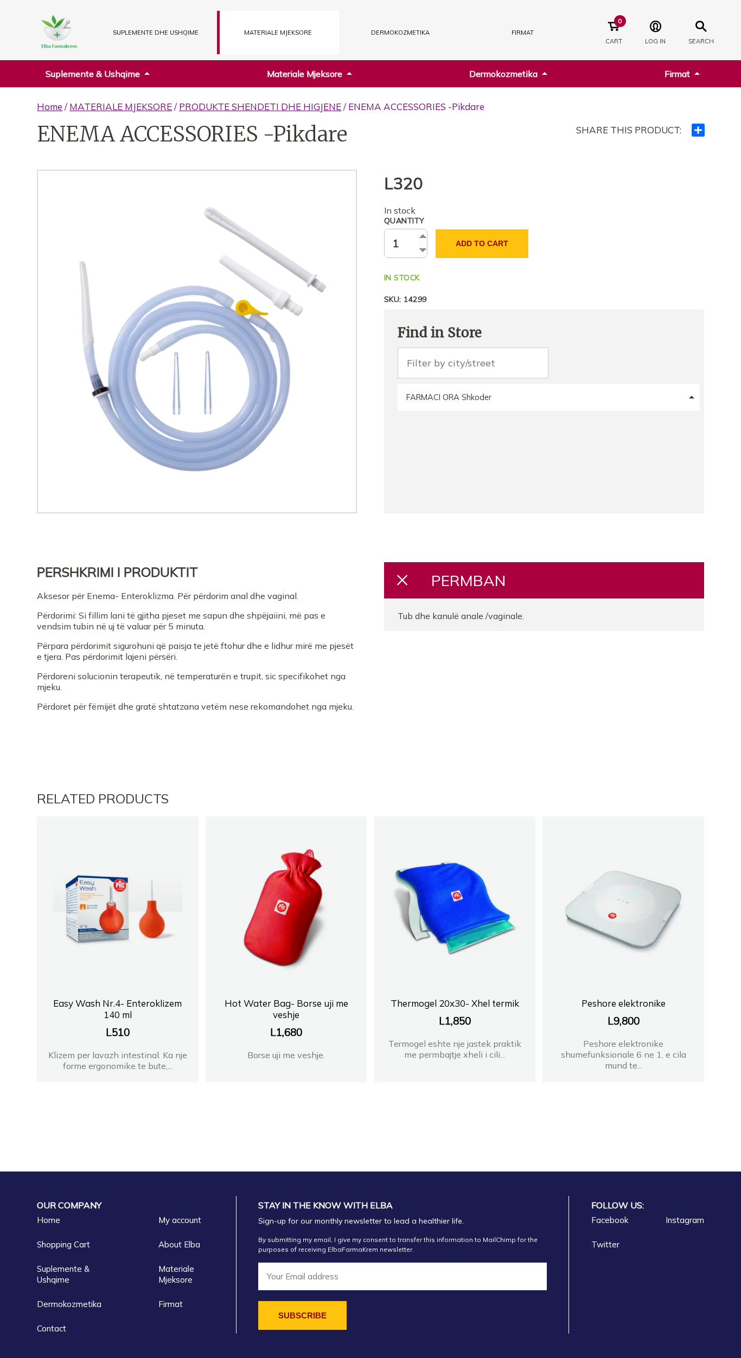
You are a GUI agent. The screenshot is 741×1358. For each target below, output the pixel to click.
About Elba (179, 1244)
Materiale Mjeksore (304, 73)
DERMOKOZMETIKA (400, 32)
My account (179, 1220)
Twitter (605, 1244)
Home (49, 106)
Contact (51, 1328)
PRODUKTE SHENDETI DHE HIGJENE (260, 106)
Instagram (685, 1220)
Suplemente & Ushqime (93, 73)
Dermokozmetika (503, 73)
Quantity (404, 221)
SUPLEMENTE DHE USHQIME (156, 32)
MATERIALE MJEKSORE (278, 32)
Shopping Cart (63, 1244)
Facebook (609, 1220)
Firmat (523, 32)
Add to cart (482, 243)
